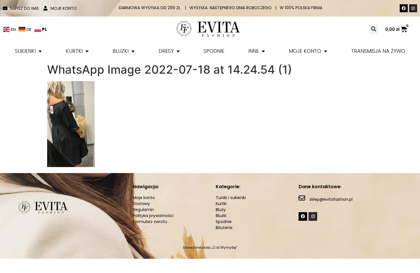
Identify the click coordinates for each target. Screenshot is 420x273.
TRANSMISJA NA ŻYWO (378, 51)
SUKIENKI (25, 51)
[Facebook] (404, 8)
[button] (373, 29)
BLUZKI (121, 51)
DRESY (166, 51)
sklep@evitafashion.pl (331, 199)
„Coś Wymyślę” (224, 247)
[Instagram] (413, 8)
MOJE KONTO (305, 51)
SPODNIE (213, 51)
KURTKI (74, 51)
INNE (253, 51)
